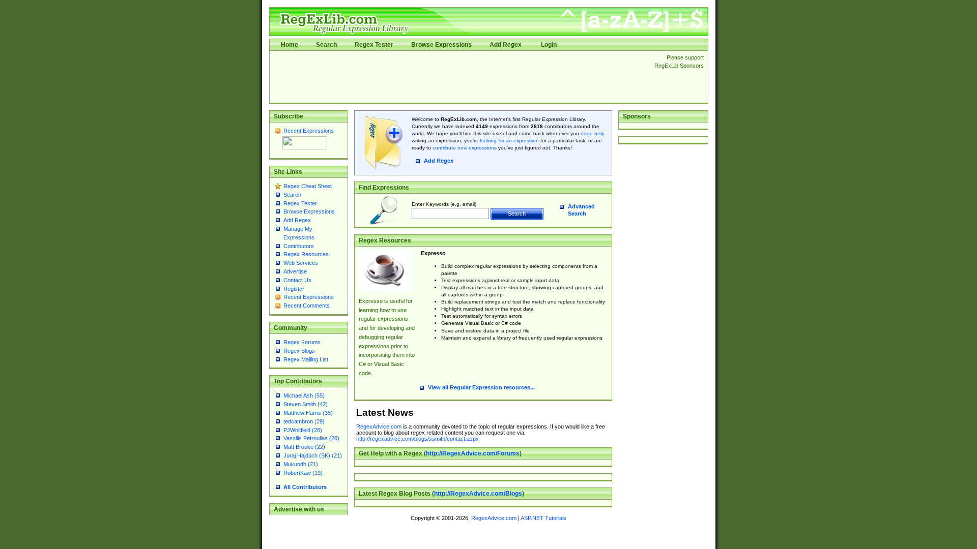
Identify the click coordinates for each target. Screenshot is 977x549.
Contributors (298, 246)
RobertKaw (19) (303, 473)
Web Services (300, 263)
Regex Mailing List (305, 359)
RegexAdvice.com (378, 426)
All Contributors (305, 487)
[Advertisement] (459, 77)
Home (289, 44)
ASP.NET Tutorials (543, 518)
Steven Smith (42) (305, 404)
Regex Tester (374, 44)
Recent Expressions (308, 131)
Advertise (295, 271)
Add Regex (506, 44)
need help (593, 133)
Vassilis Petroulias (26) (311, 438)
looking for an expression (508, 140)
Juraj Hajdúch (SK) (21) (312, 455)
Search (326, 44)
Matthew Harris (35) (308, 413)
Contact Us (297, 280)
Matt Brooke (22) (304, 447)
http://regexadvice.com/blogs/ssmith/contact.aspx (417, 439)
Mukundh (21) (300, 464)
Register (293, 289)
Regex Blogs (299, 351)
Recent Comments (306, 305)
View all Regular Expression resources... (481, 387)
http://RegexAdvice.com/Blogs (478, 493)
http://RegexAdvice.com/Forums (473, 453)
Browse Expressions (441, 44)
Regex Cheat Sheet (307, 186)
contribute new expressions (465, 147)
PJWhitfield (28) (302, 430)
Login (549, 44)
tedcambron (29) (304, 421)
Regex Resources (306, 254)
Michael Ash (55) (304, 395)
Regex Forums (302, 342)
